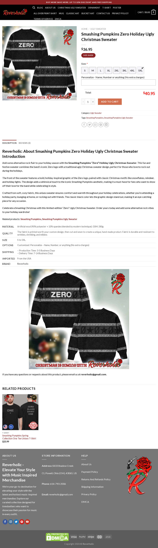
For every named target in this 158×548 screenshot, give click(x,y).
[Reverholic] (15, 12)
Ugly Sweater (98, 29)
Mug (61, 13)
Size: (84, 63)
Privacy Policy (120, 13)
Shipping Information (92, 486)
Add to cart (109, 101)
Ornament (94, 7)
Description (9, 143)
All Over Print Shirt (45, 13)
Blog (40, 7)
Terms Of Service (43, 19)
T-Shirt (106, 7)
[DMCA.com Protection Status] (57, 536)
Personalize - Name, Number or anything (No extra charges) (112, 77)
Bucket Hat (87, 13)
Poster (117, 7)
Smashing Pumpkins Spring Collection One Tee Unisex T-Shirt (19, 437)
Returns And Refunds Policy (95, 479)
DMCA (58, 19)
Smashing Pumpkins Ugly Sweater (118, 118)
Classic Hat (72, 13)
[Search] (34, 8)
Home (84, 29)
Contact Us (103, 13)
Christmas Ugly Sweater (72, 7)
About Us (50, 7)
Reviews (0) (25, 143)
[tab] (9, 143)
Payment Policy (89, 471)
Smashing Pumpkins (94, 118)
